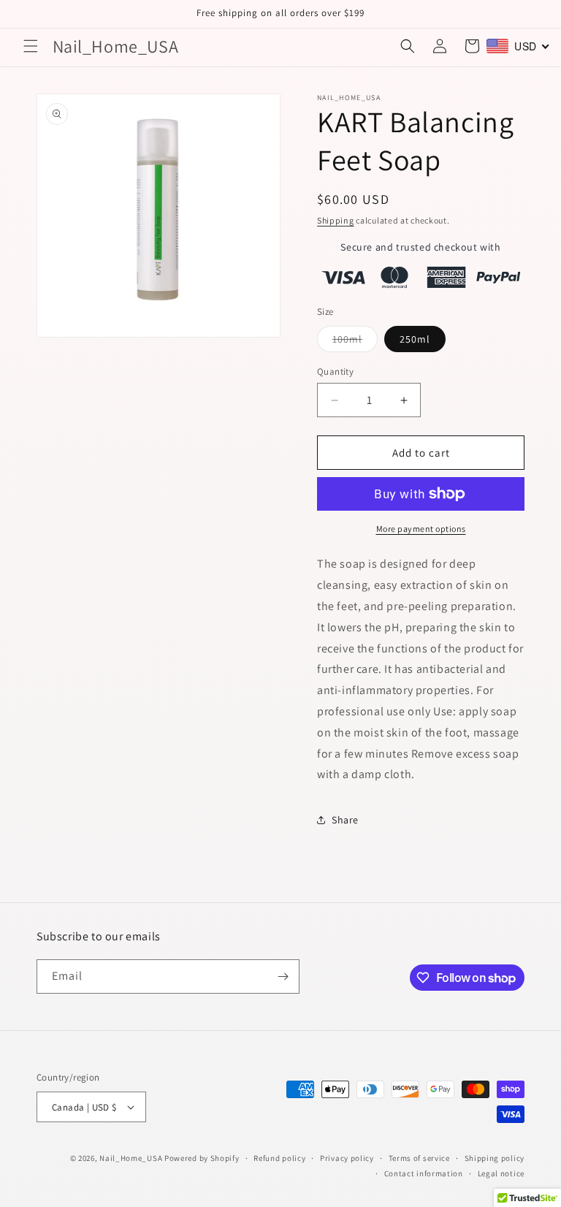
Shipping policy (495, 1158)
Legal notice (501, 1173)
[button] (31, 46)
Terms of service (419, 1158)
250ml (415, 339)
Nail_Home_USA (130, 1158)
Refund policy (279, 1158)
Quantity (335, 371)
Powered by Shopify (202, 1158)
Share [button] (345, 819)
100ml (355, 342)
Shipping (335, 220)
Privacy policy (347, 1158)
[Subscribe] (283, 976)
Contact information (423, 1173)
